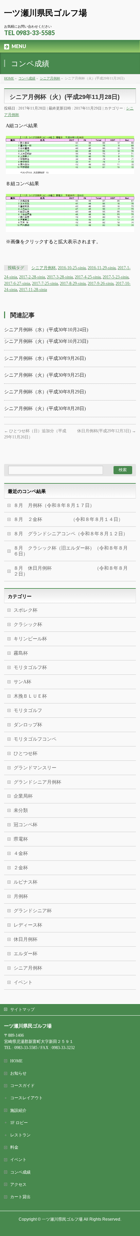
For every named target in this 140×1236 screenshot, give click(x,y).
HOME (16, 1061)
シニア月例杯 (43, 267)
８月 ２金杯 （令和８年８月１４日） (68, 519)
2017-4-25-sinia (88, 277)
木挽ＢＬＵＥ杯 (30, 696)
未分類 (21, 810)
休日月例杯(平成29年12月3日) (106, 430)
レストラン (20, 1135)
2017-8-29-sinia (73, 283)
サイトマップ (22, 1009)
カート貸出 (20, 1196)
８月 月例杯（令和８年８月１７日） (54, 505)
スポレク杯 (25, 610)
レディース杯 (28, 925)
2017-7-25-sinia (45, 283)
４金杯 (21, 853)
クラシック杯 (28, 624)
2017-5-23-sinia (115, 277)
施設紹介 (18, 1110)
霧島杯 (21, 653)
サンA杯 (22, 681)
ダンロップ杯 (28, 724)
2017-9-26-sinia (100, 283)
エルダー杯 (25, 953)
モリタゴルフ (28, 710)
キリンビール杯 (30, 638)
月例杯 (21, 896)
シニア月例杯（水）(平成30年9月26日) (45, 358)
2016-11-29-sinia (102, 267)
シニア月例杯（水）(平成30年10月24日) (46, 329)
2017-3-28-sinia (60, 277)
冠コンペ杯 (25, 824)
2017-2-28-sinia (32, 277)
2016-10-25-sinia (72, 267)
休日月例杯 (25, 939)
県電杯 (21, 839)
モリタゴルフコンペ (35, 739)
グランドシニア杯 (33, 910)
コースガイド (22, 1085)
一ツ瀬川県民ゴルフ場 (45, 12)
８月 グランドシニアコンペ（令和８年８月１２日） (71, 533)
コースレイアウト (26, 1097)
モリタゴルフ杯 (30, 667)
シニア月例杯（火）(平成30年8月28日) (45, 408)
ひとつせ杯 (25, 753)
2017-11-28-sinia (33, 289)
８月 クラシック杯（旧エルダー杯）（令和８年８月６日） (71, 551)
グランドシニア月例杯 (37, 782)
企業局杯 (23, 796)
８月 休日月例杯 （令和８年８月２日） (71, 571)
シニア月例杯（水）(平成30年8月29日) (45, 391)
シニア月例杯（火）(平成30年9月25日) (45, 375)
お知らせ (18, 1073)
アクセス (18, 1184)
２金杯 (21, 867)
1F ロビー (19, 1122)
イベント (23, 982)
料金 (14, 1147)
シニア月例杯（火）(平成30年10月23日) (46, 341)
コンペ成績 (20, 1172)
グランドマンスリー (35, 767)
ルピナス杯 (25, 882)
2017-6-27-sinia (17, 283)
